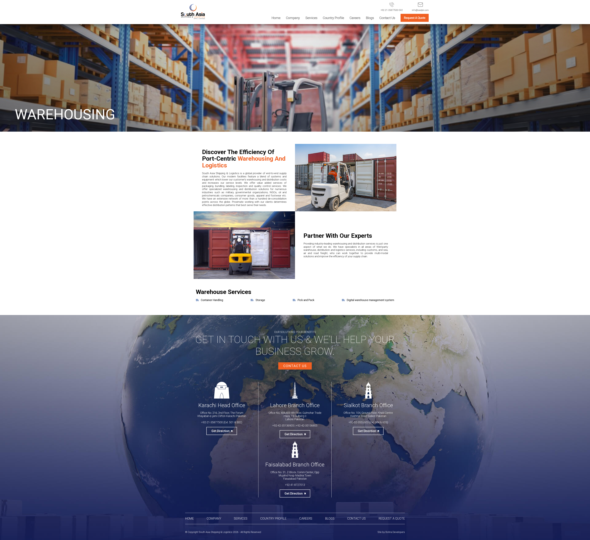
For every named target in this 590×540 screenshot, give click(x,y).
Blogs (370, 18)
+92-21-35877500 (389, 10)
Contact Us (387, 18)
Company (293, 18)
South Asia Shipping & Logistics (215, 532)
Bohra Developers (395, 532)
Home (275, 18)
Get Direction (220, 431)
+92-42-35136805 (306, 425)
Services (311, 18)
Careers (355, 18)
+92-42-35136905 (283, 425)
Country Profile (333, 18)
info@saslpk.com (420, 10)
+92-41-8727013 (295, 484)
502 (401, 10)
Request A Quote (414, 18)
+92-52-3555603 (358, 422)
